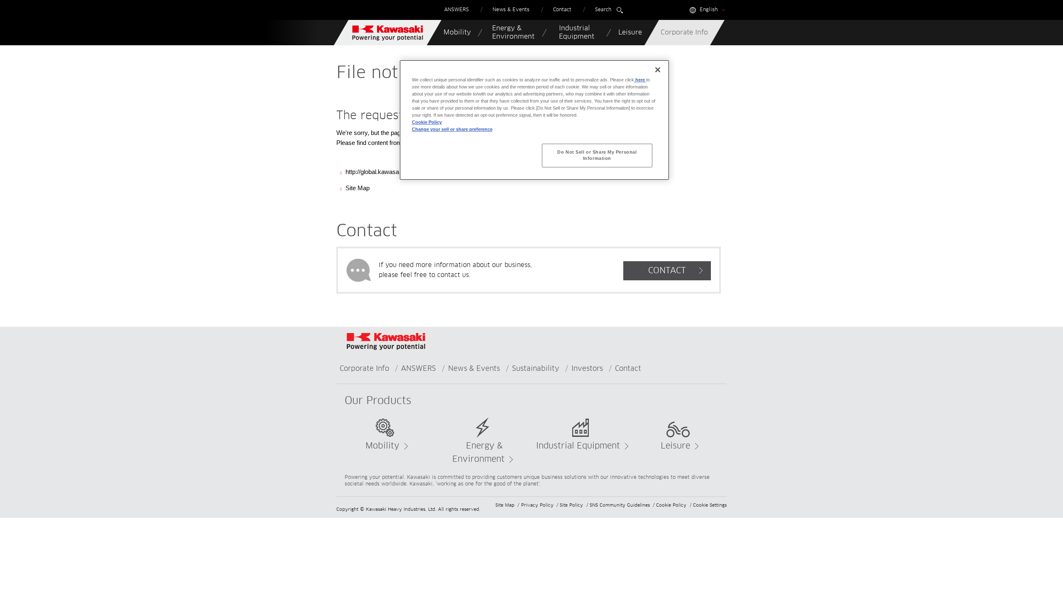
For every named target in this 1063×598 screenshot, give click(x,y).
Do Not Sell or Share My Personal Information (597, 155)
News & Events (474, 369)
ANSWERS (418, 369)
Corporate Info (364, 369)
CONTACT (667, 271)
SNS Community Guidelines (620, 505)
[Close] (658, 70)
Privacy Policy (537, 505)
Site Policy (571, 505)
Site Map (357, 187)
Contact (628, 369)
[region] (534, 120)
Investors (587, 369)
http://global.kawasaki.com (381, 171)
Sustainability (535, 369)
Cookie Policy (671, 505)
